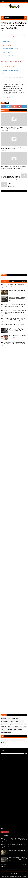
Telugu (3, 729)
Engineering (15, 718)
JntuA (16, 721)
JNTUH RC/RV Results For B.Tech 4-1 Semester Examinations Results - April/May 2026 (12, 128)
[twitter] (23, 1)
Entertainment (5, 721)
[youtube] (25, 1)
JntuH (7, 102)
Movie (16, 724)
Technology (23, 726)
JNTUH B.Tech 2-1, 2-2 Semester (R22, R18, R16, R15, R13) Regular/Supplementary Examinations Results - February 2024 (14, 312)
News (21, 724)
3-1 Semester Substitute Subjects (9, 48)
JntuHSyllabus (4, 724)
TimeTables (9, 729)
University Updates (6, 732)
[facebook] (21, 1)
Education (12, 739)
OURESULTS (3, 726)
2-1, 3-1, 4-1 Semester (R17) (8, 66)
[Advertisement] (14, 12)
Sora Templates (10, 876)
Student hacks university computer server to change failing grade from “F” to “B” (18, 299)
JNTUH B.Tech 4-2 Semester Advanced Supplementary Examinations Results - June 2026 (13, 147)
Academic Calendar (5, 718)
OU (25, 724)
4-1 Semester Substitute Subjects (9, 56)
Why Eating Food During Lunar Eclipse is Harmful (12, 324)
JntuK (11, 724)
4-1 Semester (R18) (6, 52)
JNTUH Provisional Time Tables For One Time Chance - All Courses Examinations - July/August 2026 (14, 167)
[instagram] (26, 1)
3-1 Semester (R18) (6, 45)
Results (10, 726)
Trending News (18, 729)
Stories (16, 726)
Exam (12, 721)
